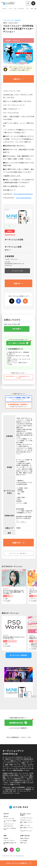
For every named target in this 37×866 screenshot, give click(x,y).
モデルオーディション (25, 820)
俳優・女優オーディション (26, 823)
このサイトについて (9, 824)
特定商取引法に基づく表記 (10, 843)
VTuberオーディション (26, 830)
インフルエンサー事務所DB (10, 821)
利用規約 (6, 838)
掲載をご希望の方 (24, 838)
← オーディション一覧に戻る (12, 20)
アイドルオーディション (26, 818)
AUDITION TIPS (8, 826)
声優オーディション (25, 825)
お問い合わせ (23, 842)
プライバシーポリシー (9, 840)
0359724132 (8, 265)
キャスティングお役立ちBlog (10, 829)
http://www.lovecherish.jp (23, 194)
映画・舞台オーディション (26, 828)
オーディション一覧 (9, 818)
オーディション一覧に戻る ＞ (18, 553)
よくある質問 (23, 840)
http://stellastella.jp (23, 198)
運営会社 (6, 816)
